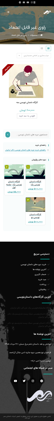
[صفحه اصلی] (41, 35)
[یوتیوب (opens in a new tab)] (28, 2)
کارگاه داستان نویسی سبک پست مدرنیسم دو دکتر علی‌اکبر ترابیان (29, 325)
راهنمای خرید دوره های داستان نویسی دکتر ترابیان (25, 150)
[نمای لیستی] (41, 48)
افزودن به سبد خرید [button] (27, 115)
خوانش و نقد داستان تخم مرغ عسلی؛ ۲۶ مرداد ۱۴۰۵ (28, 344)
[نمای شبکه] (48, 48)
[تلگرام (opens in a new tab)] (20, 2)
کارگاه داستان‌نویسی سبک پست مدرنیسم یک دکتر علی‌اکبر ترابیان (29, 315)
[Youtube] (15, 381)
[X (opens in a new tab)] (35, 2)
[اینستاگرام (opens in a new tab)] (32, 2)
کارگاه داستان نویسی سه (27, 102)
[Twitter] (24, 381)
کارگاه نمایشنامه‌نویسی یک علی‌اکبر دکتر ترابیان (30, 308)
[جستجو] (7, 135)
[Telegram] (41, 381)
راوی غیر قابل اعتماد (19, 35)
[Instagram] (33, 381)
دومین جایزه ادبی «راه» (41, 361)
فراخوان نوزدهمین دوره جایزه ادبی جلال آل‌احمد (30, 352)
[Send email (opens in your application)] (24, 2)
